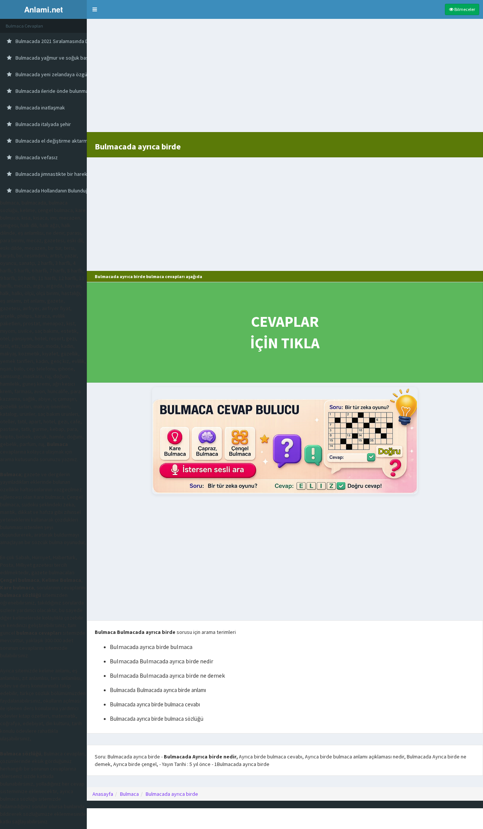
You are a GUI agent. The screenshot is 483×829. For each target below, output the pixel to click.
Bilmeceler (464, 9)
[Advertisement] (285, 79)
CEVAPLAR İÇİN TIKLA (285, 332)
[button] (95, 9)
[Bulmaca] (285, 440)
